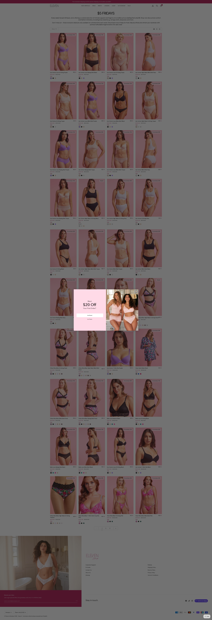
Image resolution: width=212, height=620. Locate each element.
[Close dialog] (136, 291)
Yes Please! (89, 315)
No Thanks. (89, 319)
